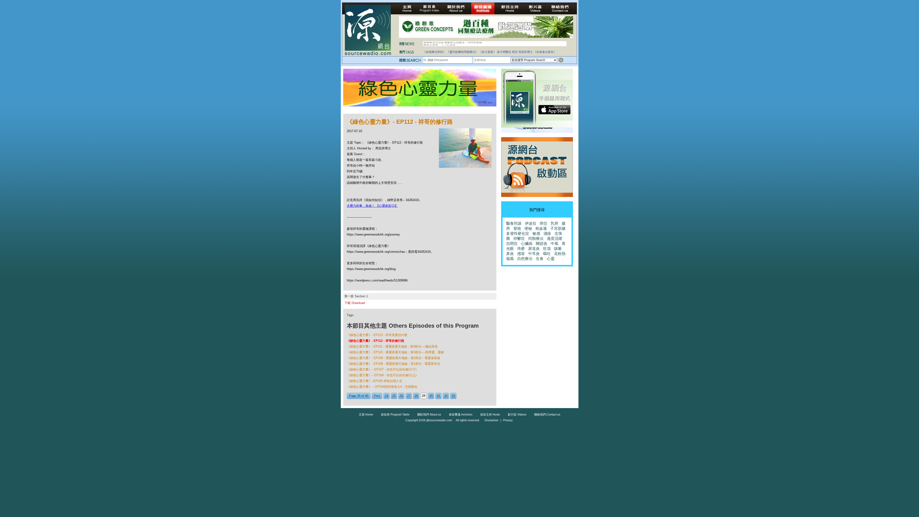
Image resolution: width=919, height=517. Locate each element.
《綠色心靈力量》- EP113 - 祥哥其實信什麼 (377, 335)
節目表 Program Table (395, 414)
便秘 (528, 228)
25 (394, 396)
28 (416, 396)
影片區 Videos (517, 414)
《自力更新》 (487, 52)
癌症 (515, 52)
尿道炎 (534, 249)
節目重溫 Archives (460, 414)
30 (431, 396)
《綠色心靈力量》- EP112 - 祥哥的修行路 (375, 341)
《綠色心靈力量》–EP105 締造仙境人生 (374, 381)
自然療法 (524, 259)
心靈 (551, 259)
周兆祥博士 (525, 52)
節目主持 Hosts (490, 414)
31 (438, 396)
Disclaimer (492, 420)
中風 (554, 244)
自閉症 (512, 244)
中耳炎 (534, 254)
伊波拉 (530, 223)
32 (446, 396)
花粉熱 (560, 254)
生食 (540, 259)
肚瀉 (547, 249)
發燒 (517, 228)
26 (401, 396)
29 (423, 396)
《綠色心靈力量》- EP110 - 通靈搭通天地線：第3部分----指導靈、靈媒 (395, 352)
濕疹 (547, 233)
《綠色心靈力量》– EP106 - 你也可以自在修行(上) (381, 375)
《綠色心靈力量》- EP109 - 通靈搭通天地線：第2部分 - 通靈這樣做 (393, 358)
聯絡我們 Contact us (547, 414)
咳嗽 (558, 249)
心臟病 (526, 244)
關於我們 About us (429, 414)
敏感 (536, 233)
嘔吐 (547, 254)
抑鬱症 (519, 238)
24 (386, 396)
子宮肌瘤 (558, 228)
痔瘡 (521, 249)
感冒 (521, 254)
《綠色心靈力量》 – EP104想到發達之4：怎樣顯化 (382, 386)
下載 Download (354, 303)
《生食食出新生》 (544, 52)
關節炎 (541, 244)
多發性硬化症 (517, 233)
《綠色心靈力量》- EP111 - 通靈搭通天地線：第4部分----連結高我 (392, 346)
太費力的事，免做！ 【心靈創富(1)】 (372, 206)
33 (453, 396)
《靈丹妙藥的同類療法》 (462, 52)
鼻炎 (510, 254)
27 (408, 396)
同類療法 (536, 238)
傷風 (510, 259)
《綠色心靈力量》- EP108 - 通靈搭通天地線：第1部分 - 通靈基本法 (393, 363)
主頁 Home (366, 414)
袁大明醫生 (504, 52)
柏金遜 (541, 228)
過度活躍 (554, 238)
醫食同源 (513, 223)
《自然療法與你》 (434, 52)
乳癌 (554, 223)
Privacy (508, 420)
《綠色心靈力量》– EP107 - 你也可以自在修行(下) (381, 369)
